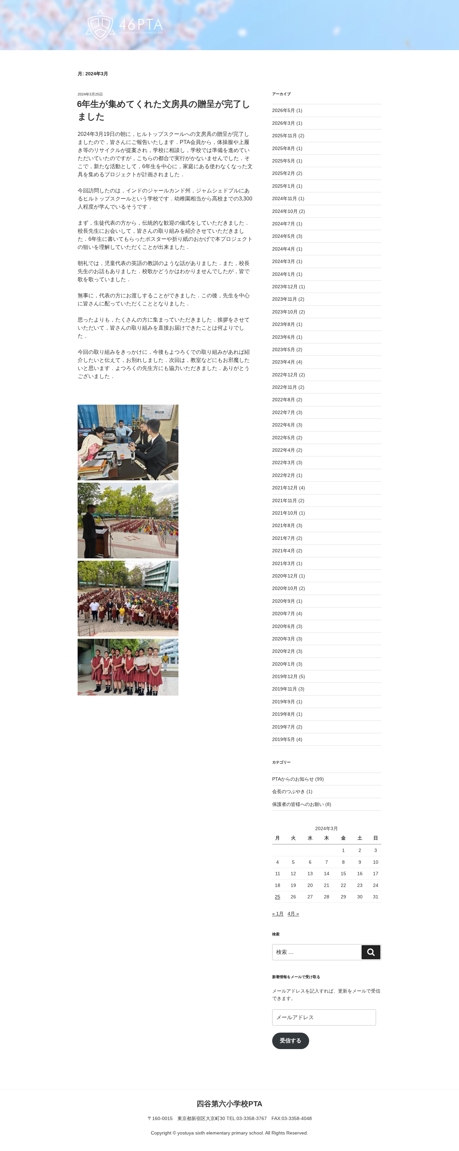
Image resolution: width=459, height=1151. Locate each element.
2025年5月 (283, 160)
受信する (290, 1040)
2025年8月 (283, 148)
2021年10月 (285, 513)
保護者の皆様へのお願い (298, 804)
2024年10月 (285, 211)
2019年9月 (283, 701)
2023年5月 (283, 349)
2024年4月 (283, 249)
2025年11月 (284, 135)
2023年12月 (285, 286)
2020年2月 (283, 651)
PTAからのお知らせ (293, 779)
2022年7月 (283, 412)
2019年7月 (283, 727)
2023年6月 (283, 337)
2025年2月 (283, 173)
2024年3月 (283, 261)
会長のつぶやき (288, 791)
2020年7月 (283, 613)
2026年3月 (283, 123)
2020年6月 (283, 626)
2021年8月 (283, 525)
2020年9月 (283, 601)
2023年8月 (283, 324)
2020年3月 (283, 638)
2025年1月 (283, 186)
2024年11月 (284, 198)
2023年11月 (284, 299)
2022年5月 (283, 437)
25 (277, 896)
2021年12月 (285, 487)
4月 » (293, 913)
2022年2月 (283, 475)
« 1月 (278, 913)
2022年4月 (283, 450)
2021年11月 (284, 500)
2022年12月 (285, 374)
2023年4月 (283, 362)
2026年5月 (283, 110)
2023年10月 (285, 311)
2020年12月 (285, 576)
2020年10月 (285, 588)
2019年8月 (283, 714)
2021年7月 (283, 538)
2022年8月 (283, 399)
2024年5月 (283, 236)
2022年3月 (283, 462)
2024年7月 (283, 223)
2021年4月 (283, 550)
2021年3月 (283, 563)
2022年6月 (283, 425)
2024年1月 (283, 274)
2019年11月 (284, 689)
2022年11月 (284, 387)
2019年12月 (285, 676)
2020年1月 (283, 664)
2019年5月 (283, 739)
